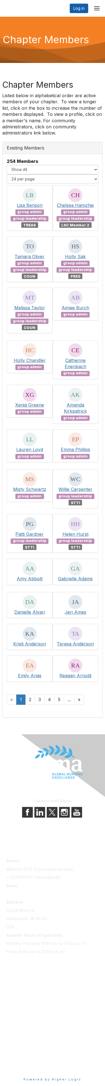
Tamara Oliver (30, 256)
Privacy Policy (19, 1051)
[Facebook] (28, 811)
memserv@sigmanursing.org (32, 894)
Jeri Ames (75, 612)
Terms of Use (18, 1059)
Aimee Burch (75, 307)
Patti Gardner (29, 534)
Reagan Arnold (75, 675)
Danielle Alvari (29, 612)
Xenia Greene (29, 405)
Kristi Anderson (29, 644)
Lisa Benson (30, 205)
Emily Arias (29, 675)
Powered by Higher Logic (52, 1079)
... (69, 699)
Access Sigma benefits (27, 997)
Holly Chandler (30, 360)
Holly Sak (75, 256)
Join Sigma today (22, 989)
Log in (79, 8)
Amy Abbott (30, 578)
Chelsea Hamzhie (75, 205)
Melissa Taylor (29, 307)
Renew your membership (29, 1004)
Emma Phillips (75, 449)
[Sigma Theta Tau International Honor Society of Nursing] (52, 762)
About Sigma (18, 1043)
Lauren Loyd (29, 449)
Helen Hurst (75, 534)
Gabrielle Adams (75, 578)
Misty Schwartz (29, 489)
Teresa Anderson (75, 644)
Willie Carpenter (75, 489)
